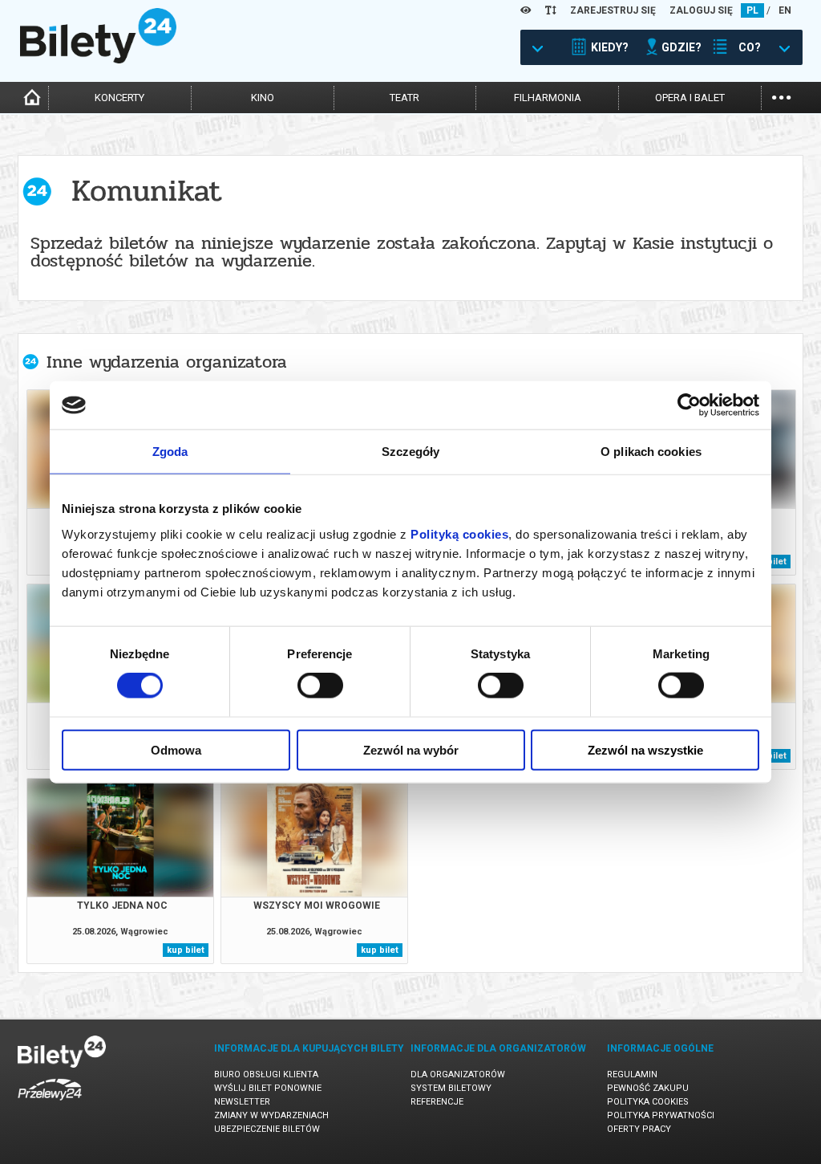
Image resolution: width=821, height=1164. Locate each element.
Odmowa (176, 749)
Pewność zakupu (648, 1088)
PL (752, 10)
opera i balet (690, 98)
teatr (404, 98)
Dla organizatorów (457, 1074)
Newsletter (242, 1102)
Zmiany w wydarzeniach (271, 1115)
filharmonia (547, 98)
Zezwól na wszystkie (645, 749)
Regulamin (632, 1074)
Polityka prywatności (660, 1115)
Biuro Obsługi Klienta (266, 1074)
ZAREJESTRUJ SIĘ (613, 10)
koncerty (119, 98)
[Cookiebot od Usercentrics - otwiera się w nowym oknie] (689, 405)
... (781, 96)
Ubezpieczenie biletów (267, 1129)
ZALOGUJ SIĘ (701, 10)
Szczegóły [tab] (411, 451)
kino (262, 98)
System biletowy (450, 1088)
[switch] (320, 685)
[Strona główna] (98, 59)
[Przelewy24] (50, 1103)
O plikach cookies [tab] (651, 451)
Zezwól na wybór (411, 749)
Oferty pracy (639, 1129)
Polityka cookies (648, 1102)
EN (785, 10)
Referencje (436, 1102)
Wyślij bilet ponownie (268, 1088)
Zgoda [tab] (170, 451)
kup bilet (185, 950)
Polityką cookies (459, 533)
